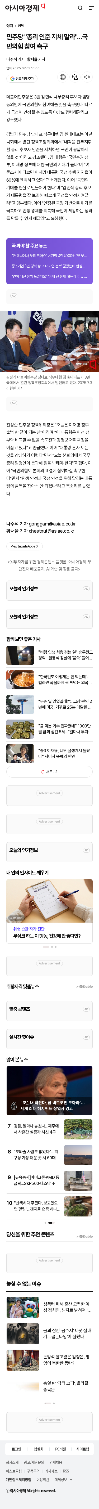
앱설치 (38, 1449)
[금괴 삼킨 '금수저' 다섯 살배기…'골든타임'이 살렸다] (23, 1343)
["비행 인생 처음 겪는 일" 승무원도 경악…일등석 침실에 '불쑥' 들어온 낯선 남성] (20, 664)
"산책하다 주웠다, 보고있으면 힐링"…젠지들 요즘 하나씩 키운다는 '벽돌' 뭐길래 (37, 1209)
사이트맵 (82, 1449)
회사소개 (12, 1462)
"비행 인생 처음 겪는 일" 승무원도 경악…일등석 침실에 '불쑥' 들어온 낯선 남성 (65, 655)
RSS (66, 1471)
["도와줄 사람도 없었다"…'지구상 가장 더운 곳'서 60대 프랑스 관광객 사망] (78, 1164)
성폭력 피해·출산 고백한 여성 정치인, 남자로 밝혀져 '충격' (67, 1307)
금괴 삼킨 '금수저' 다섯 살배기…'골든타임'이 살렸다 (67, 1334)
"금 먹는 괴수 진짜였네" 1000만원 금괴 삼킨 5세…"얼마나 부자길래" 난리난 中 (65, 729)
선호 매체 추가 (25, 78)
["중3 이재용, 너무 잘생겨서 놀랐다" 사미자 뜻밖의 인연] (20, 762)
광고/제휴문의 (34, 1462)
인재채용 (55, 1462)
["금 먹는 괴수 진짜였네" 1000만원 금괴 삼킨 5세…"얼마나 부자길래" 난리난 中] (20, 737)
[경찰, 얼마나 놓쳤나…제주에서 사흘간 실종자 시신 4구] (78, 1138)
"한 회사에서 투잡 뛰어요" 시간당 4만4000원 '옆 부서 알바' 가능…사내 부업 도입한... (49, 256)
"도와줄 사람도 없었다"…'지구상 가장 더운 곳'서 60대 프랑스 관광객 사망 (37, 1157)
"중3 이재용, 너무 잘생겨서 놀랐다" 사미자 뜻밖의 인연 (64, 753)
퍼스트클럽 (14, 1471)
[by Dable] (84, 1237)
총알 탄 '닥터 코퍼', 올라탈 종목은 (65, 1386)
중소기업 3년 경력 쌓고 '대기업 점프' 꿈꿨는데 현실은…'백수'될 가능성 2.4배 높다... (49, 266)
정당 (21, 26)
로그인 (16, 1449)
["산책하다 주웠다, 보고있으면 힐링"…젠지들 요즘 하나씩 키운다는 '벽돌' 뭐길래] (78, 1215)
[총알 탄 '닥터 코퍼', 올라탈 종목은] (23, 1396)
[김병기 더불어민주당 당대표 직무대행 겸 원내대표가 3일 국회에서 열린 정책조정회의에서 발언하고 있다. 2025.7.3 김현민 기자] (49, 341)
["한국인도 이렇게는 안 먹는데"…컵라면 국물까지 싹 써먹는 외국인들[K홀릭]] (20, 688)
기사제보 (51, 1471)
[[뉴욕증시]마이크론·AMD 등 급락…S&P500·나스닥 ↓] (78, 1190)
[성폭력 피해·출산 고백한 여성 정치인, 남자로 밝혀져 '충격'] (23, 1317)
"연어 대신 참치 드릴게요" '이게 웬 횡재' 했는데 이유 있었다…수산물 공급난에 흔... (49, 276)
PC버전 (60, 1449)
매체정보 (60, 1479)
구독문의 (33, 1471)
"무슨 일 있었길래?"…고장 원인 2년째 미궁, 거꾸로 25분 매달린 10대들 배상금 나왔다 (65, 705)
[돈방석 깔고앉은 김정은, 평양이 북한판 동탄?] (23, 1370)
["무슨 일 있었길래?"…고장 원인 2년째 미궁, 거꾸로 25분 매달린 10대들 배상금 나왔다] (20, 713)
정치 (9, 26)
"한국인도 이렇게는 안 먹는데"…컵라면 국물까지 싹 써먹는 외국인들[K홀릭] (65, 680)
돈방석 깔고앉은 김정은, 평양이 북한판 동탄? (66, 1360)
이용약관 (42, 1479)
